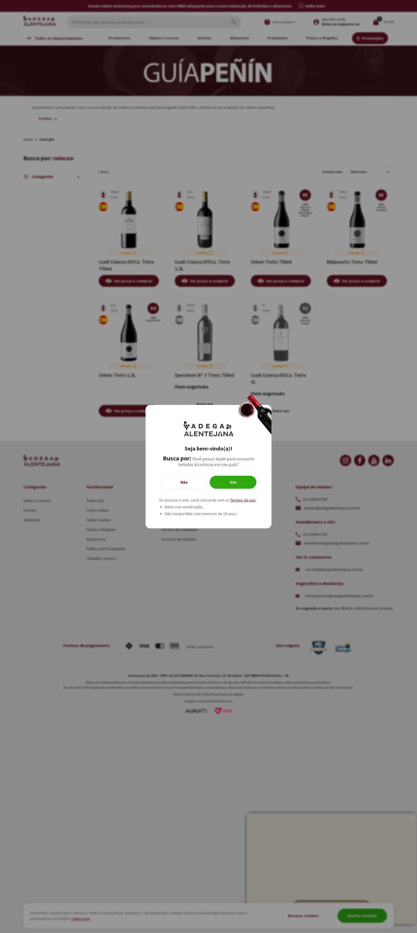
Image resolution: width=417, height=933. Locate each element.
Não (184, 482)
